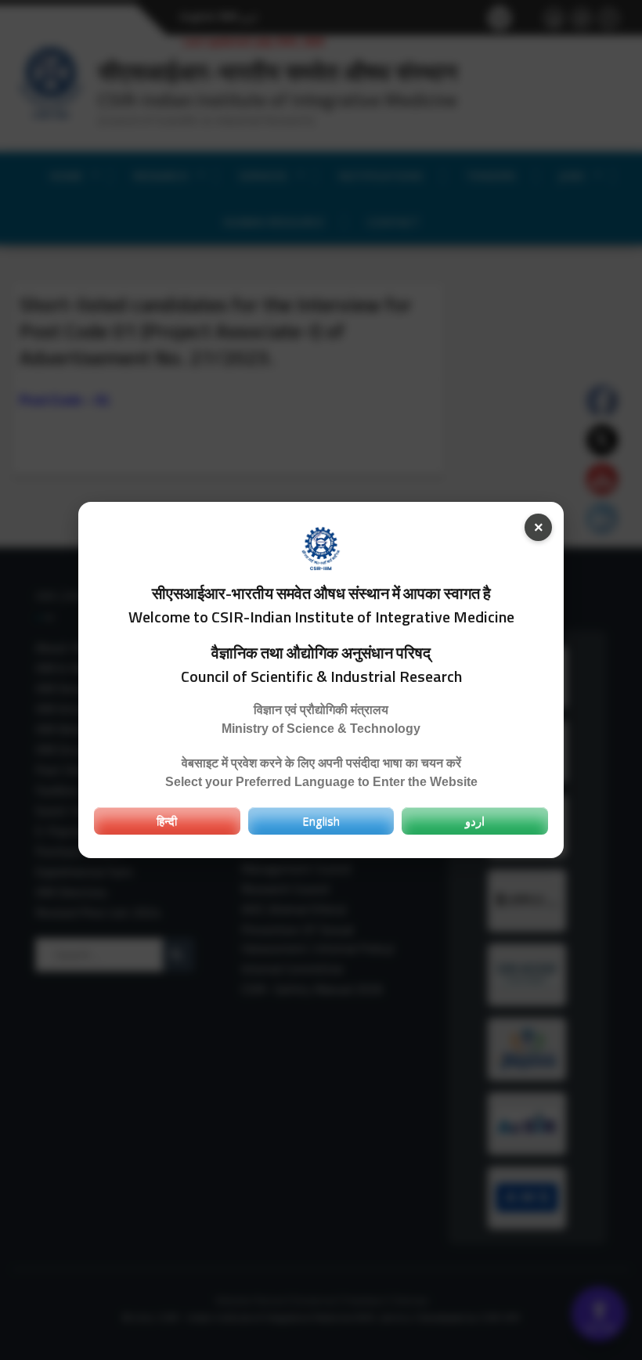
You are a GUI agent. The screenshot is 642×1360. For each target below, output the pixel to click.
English (321, 820)
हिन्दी (167, 820)
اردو (475, 820)
